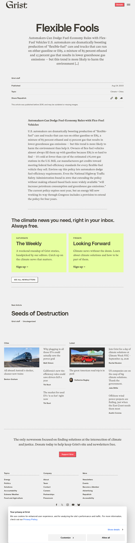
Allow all (106, 537)
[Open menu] (128, 4)
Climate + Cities (117, 91)
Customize (66, 537)
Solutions (8, 487)
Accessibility (88, 498)
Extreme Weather (11, 494)
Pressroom (48, 498)
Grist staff (15, 78)
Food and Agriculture (13, 498)
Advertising (88, 490)
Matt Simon (48, 363)
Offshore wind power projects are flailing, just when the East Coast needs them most (120, 402)
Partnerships (48, 494)
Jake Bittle (113, 388)
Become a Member (91, 487)
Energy (7, 479)
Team (45, 483)
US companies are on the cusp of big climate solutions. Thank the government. (120, 377)
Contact (46, 487)
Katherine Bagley (81, 380)
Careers (46, 490)
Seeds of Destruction (39, 313)
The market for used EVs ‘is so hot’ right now (53, 395)
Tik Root (47, 384)
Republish (87, 494)
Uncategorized (29, 321)
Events (85, 483)
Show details (114, 529)
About (46, 479)
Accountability (10, 490)
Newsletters (88, 479)
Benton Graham (11, 379)
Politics (7, 483)
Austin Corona (115, 413)
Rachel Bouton (115, 363)
